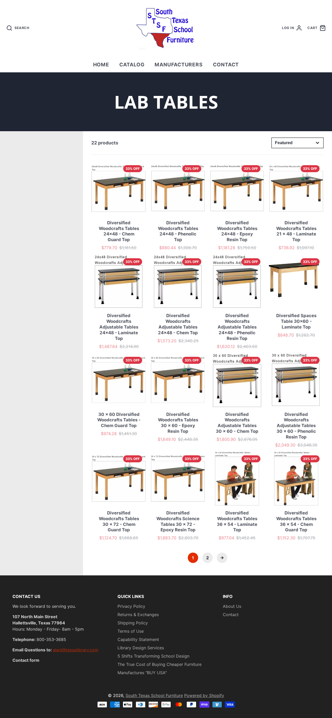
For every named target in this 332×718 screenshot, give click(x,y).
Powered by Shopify (204, 695)
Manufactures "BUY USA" (142, 672)
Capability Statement (138, 639)
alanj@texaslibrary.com (75, 649)
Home (101, 64)
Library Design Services (140, 647)
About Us (232, 606)
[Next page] (222, 558)
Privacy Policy (131, 606)
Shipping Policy (132, 622)
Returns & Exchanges (138, 614)
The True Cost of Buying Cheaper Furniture (159, 664)
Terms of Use (130, 631)
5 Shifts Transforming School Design (153, 656)
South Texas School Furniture (154, 695)
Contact (226, 64)
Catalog (132, 64)
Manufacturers (179, 64)
